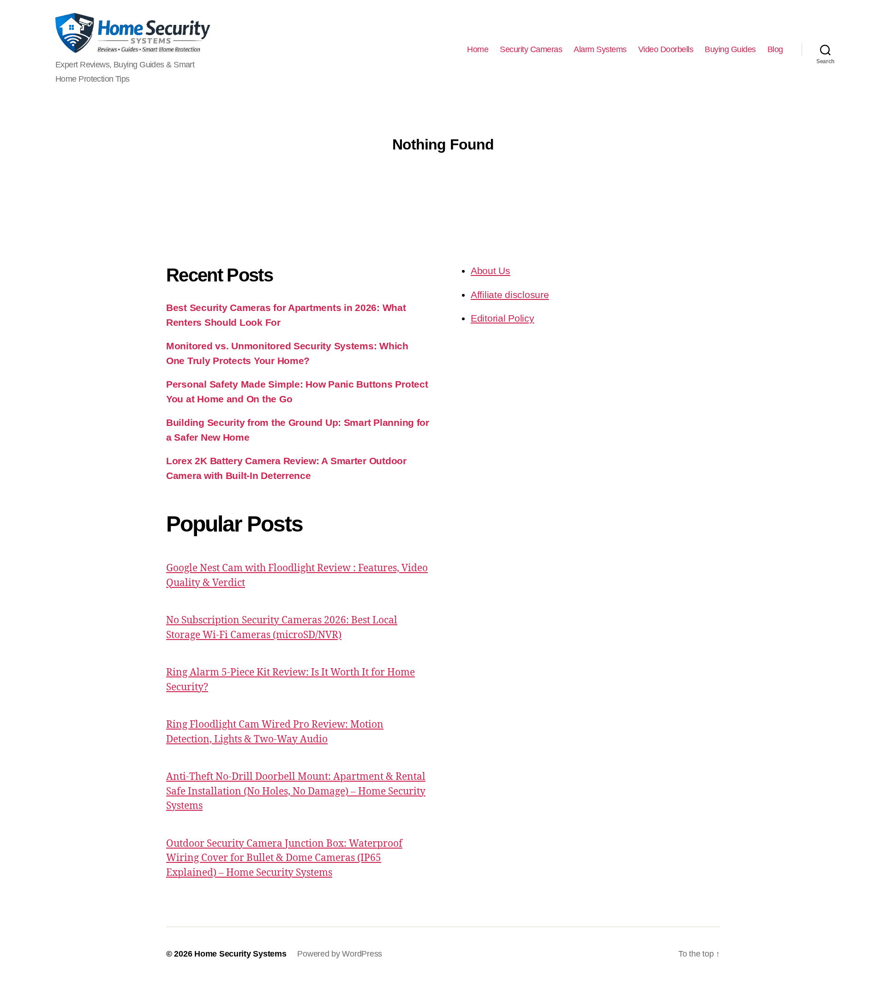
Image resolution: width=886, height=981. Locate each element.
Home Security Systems (240, 953)
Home (477, 49)
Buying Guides (730, 49)
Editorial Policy (502, 318)
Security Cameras (531, 49)
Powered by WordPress (339, 953)
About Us (490, 270)
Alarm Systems (600, 49)
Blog (775, 49)
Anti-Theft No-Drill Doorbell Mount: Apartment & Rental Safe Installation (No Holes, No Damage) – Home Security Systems (295, 791)
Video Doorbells (666, 49)
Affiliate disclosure (510, 294)
